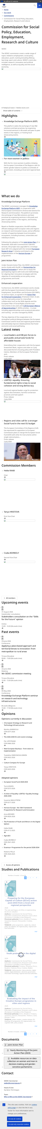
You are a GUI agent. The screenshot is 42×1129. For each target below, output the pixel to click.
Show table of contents (11, 111)
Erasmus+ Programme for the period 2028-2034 (21, 847)
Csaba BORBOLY (11, 553)
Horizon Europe (25, 253)
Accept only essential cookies (18, 1124)
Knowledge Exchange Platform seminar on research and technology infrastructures (20, 698)
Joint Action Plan (30, 242)
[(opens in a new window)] (21, 297)
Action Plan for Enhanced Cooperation (19, 296)
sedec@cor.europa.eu (12, 1083)
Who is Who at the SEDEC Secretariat (17, 1097)
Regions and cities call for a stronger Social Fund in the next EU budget (21, 422)
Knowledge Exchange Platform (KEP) (20, 207)
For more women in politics (16, 158)
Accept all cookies (14, 1119)
